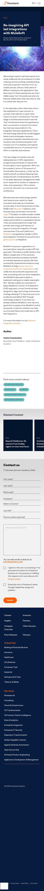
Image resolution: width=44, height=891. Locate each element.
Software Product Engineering (17, 755)
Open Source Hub (11, 750)
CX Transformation (12, 710)
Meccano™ (18, 209)
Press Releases (10, 635)
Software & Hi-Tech (12, 677)
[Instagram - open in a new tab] (21, 870)
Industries (10, 643)
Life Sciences (9, 662)
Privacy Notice (15, 883)
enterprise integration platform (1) (15, 394)
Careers (7, 615)
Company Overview (8, 627)
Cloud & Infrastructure (13, 705)
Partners (26, 621)
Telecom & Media (11, 682)
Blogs (5, 18)
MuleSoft (7, 234)
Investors (27, 615)
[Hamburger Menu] (39, 3)
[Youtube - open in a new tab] (21, 834)
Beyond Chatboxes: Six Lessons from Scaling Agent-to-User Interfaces (17, 444)
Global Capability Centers (15, 740)
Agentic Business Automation (16, 745)
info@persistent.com (13, 562)
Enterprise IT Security (13, 730)
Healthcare (9, 657)
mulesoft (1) (24, 389)
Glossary (26, 635)
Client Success (29, 626)
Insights (7, 621)
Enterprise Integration (13, 725)
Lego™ (6, 214)
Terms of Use (33, 883)
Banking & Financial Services (16, 647)
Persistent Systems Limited (11, 3)
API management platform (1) (14, 399)
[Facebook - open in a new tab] (21, 852)
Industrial (8, 672)
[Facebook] (35, 358)
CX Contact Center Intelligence (17, 715)
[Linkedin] (22, 358)
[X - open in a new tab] (21, 816)
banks (21, 266)
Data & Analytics (11, 720)
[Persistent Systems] (12, 775)
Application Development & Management (21, 760)
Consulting (8, 700)
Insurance (8, 652)
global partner (9, 240)
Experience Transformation (15, 735)
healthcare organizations (23, 269)
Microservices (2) (10, 389)
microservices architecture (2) (13, 384)
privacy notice (14, 579)
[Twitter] (8, 358)
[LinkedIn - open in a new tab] (21, 798)
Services (9, 691)
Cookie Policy (25, 883)
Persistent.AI (9, 696)
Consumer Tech (10, 667)
